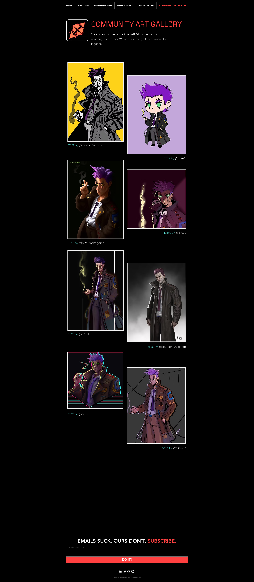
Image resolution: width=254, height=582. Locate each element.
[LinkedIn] (120, 571)
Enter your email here (75, 547)
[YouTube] (128, 571)
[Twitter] (124, 571)
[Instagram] (132, 571)
